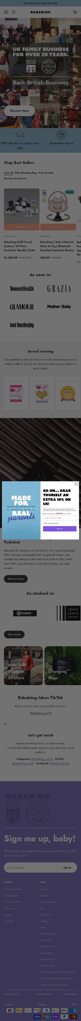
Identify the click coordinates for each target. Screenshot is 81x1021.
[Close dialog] (76, 484)
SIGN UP (60, 529)
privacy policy (54, 523)
